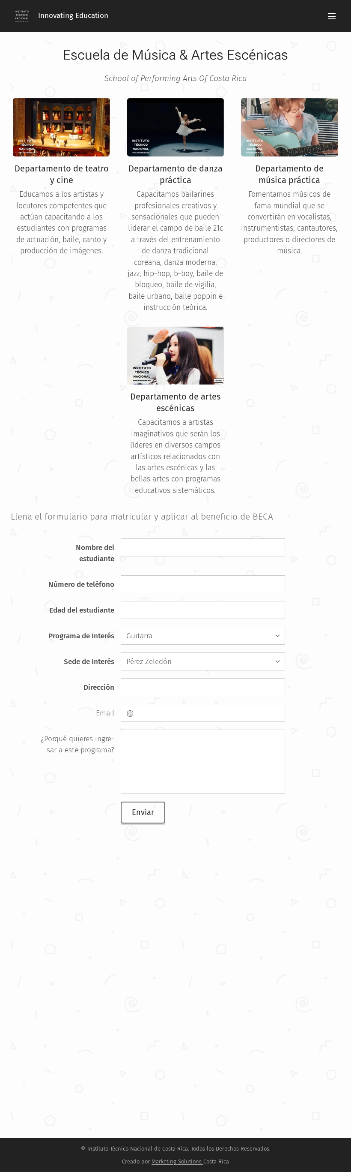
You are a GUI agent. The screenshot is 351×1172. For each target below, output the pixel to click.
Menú (331, 15)
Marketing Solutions (177, 1161)
